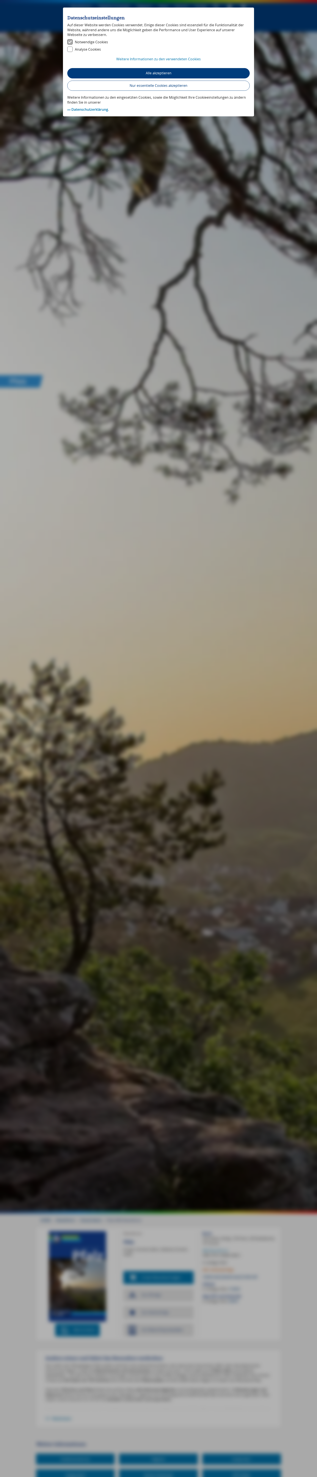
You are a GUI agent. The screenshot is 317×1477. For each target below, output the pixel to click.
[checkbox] (158, 42)
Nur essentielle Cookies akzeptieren (158, 85)
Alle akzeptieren (158, 73)
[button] (158, 61)
